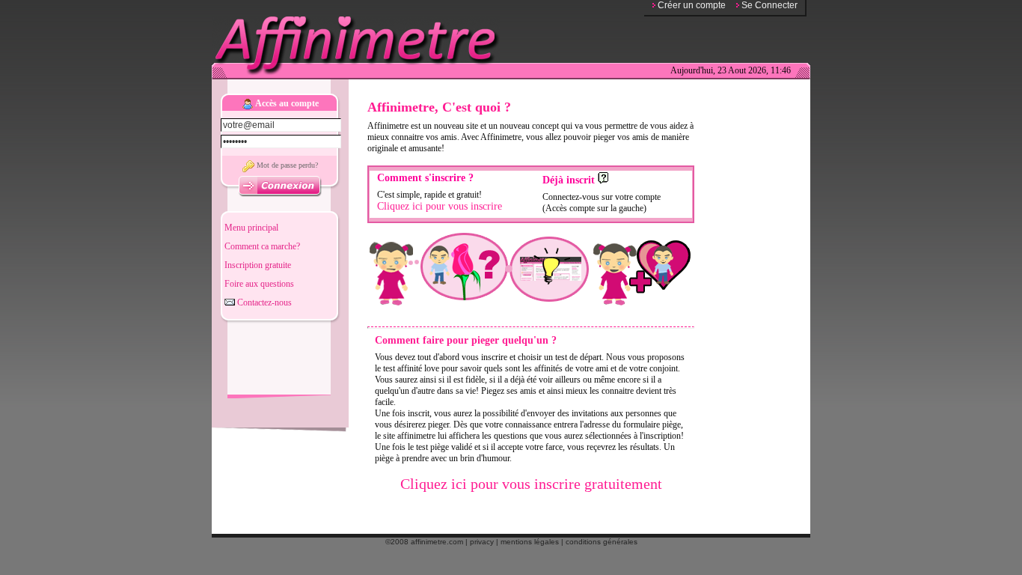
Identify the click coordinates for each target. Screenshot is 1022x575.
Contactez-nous (263, 302)
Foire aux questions (259, 284)
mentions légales (530, 542)
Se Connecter (769, 5)
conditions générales (601, 542)
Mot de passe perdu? (286, 165)
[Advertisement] (279, 358)
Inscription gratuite (257, 265)
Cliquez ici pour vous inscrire (439, 206)
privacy (482, 542)
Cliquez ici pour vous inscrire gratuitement (531, 483)
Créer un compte (692, 5)
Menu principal (251, 227)
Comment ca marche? (262, 246)
